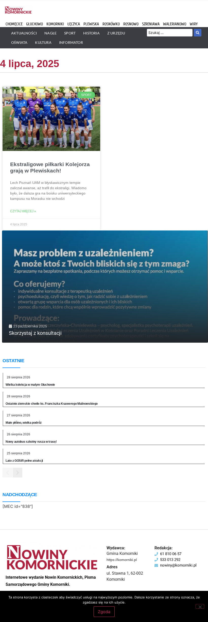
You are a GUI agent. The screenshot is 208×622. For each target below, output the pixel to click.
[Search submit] (197, 32)
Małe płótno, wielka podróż (23, 422)
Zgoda (104, 611)
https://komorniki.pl (122, 560)
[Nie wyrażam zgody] (200, 606)
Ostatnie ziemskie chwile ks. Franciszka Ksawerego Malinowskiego (52, 403)
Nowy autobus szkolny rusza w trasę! (31, 441)
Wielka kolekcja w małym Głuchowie (30, 384)
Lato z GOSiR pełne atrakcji (24, 460)
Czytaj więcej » (23, 211)
